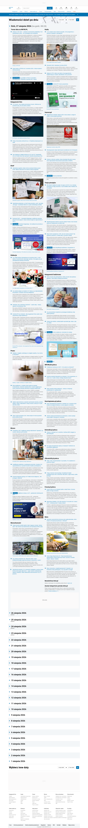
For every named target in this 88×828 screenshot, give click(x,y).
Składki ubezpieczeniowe (60, 813)
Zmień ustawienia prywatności (32, 825)
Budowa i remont (70, 800)
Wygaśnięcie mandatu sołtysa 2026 (53, 147)
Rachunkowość (12, 797)
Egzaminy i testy (24, 814)
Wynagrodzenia (24, 797)
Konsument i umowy (36, 799)
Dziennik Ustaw (35, 810)
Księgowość (14, 11)
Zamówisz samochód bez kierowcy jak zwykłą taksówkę (57, 553)
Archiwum (69, 811)
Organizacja (11, 810)
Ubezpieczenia (23, 799)
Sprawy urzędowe (35, 800)
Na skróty (69, 808)
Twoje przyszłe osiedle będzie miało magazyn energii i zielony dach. (25, 555)
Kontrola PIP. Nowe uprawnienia (60, 84)
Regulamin (43, 825)
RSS (54, 825)
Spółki (45, 797)
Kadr (46, 29)
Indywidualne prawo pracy (26, 796)
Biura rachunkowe (59, 794)
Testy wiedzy (23, 820)
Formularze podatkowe (71, 816)
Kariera (49, 825)
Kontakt (58, 825)
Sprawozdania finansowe (60, 801)
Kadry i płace (11, 816)
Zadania (10, 813)
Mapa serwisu (71, 825)
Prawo (40, 11)
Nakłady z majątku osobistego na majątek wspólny (22, 382)
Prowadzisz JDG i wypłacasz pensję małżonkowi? (22, 461)
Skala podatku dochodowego (61, 817)
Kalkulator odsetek (47, 814)
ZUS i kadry (11, 800)
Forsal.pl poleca (50, 487)
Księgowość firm (16, 102)
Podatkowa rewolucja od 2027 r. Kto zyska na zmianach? (60, 367)
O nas (10, 825)
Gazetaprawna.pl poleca (53, 401)
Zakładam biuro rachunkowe (61, 796)
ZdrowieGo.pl (69, 810)
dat (53, 361)
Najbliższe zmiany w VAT (17, 519)
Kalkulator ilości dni (47, 811)
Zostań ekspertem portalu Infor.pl (56, 586)
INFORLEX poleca (51, 365)
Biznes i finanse (47, 796)
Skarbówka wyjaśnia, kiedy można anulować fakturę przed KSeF (25, 200)
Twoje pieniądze (47, 11)
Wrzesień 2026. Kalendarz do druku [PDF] (57, 65)
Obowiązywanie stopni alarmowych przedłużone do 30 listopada (62, 150)
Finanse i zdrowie (47, 803)
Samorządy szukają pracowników (53, 309)
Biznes (26, 11)
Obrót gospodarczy (12, 799)
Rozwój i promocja (12, 814)
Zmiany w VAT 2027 (16, 65)
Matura (22, 817)
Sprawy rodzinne (35, 796)
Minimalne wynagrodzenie (61, 811)
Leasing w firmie (47, 801)
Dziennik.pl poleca (51, 430)
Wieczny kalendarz (57, 175)
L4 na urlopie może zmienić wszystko (54, 62)
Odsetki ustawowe (59, 816)
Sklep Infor (34, 803)
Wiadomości (69, 796)
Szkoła (22, 811)
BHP (21, 801)
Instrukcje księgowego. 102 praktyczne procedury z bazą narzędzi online (26, 251)
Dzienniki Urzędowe (36, 813)
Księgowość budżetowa (53, 274)
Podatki (10, 796)
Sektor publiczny (33, 11)
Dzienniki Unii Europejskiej (37, 814)
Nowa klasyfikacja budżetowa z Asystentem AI (64, 247)
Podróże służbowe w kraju (61, 810)
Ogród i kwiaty (70, 801)
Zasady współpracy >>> (53, 591)
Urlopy (22, 800)
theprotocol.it (69, 817)
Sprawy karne (35, 797)
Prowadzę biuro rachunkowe (61, 797)
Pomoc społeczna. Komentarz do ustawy (62, 332)
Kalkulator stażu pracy (48, 816)
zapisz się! (69, 583)
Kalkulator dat (46, 810)
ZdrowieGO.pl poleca (52, 458)
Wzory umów (69, 814)
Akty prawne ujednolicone (37, 816)
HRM (22, 803)
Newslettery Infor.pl (51, 581)
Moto (55, 11)
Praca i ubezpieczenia (48, 799)
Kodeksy (34, 817)
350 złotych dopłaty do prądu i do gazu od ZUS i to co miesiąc (58, 218)
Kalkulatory (46, 808)
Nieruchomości (61, 11)
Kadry (21, 11)
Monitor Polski (35, 811)
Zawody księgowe (12, 801)
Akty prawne (35, 808)
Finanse (68, 799)
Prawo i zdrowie (35, 804)
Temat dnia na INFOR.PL (19, 29)
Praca (33, 801)
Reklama (64, 825)
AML (56, 803)
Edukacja (69, 11)
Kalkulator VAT (47, 813)
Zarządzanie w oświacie (25, 816)
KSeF (74, 11)
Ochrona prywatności (18, 825)
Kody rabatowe (70, 813)
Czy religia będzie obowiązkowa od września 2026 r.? (23, 288)
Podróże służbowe (59, 814)
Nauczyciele (23, 813)
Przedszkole (23, 810)
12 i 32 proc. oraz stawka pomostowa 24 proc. (21, 138)
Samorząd (48, 112)
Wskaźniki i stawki (59, 808)
